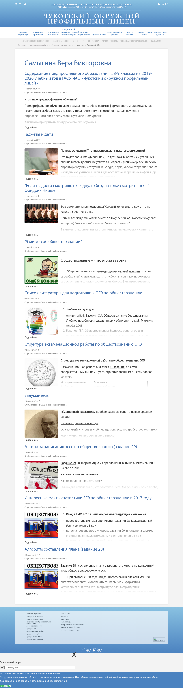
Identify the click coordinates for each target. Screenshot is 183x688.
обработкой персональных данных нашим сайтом (131, 677)
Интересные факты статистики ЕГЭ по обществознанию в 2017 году (88, 498)
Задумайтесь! (37, 396)
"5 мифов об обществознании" (53, 242)
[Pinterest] (94, 651)
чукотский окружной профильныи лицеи (91, 19)
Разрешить (5, 686)
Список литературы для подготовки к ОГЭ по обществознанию (83, 293)
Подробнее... (31, 128)
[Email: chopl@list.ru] (166, 4)
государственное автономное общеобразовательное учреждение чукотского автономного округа (91, 5)
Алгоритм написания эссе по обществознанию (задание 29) (81, 447)
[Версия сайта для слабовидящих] (17, 4)
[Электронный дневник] (21, 4)
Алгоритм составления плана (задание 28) (64, 549)
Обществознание (79, 271)
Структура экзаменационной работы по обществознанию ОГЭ (83, 344)
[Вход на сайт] (160, 4)
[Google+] (88, 651)
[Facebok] (83, 651)
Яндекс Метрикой (57, 681)
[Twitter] (99, 651)
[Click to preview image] (50, 162)
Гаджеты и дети (39, 134)
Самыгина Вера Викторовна (53, 92)
